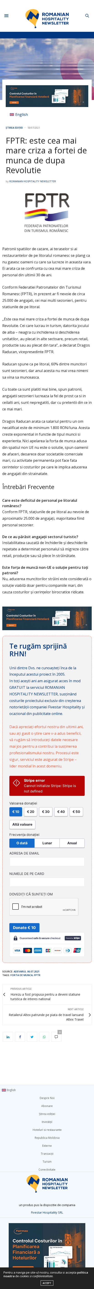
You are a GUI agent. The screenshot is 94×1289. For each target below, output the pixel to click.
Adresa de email (24, 853)
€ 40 (61, 811)
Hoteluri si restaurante (47, 1130)
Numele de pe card (26, 874)
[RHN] (47, 15)
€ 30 (46, 811)
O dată (22, 843)
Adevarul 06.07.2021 (26, 971)
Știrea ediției (14, 127)
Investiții (47, 1122)
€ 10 (15, 811)
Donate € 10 (24, 927)
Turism (47, 1162)
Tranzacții (47, 1154)
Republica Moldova (47, 1138)
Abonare (47, 1106)
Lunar (47, 843)
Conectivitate (47, 1170)
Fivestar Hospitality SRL (47, 1212)
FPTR (37, 975)
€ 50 (76, 811)
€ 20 (30, 811)
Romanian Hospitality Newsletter (32, 181)
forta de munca (21, 975)
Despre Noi (47, 1098)
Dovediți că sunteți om (31, 894)
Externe (47, 1146)
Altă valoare (22, 824)
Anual (72, 843)
